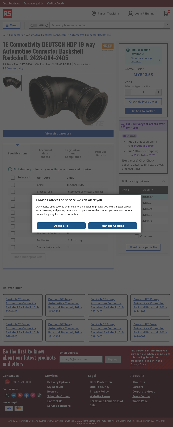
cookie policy (47, 214)
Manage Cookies (113, 226)
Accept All (61, 226)
